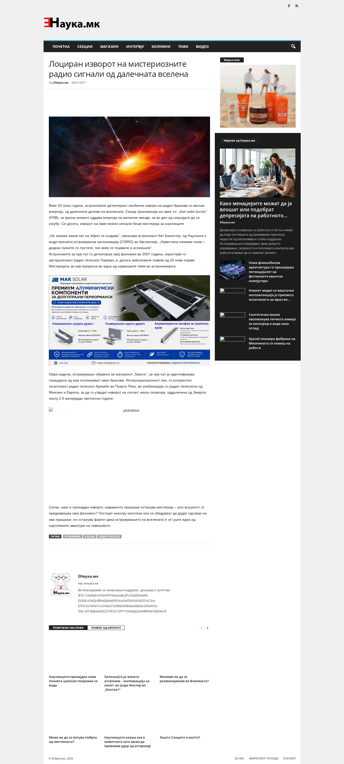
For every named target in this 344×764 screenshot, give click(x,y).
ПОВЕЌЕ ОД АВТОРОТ (106, 628)
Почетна (61, 46)
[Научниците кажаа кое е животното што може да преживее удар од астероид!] (129, 715)
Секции (85, 46)
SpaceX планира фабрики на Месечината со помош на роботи (272, 343)
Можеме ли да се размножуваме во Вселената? (184, 678)
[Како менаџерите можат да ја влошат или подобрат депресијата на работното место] (258, 173)
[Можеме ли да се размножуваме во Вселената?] (185, 654)
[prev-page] (201, 628)
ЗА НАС (239, 758)
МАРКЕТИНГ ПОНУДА (263, 758)
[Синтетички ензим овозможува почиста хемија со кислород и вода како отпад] (232, 321)
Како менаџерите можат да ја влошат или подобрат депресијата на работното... (256, 209)
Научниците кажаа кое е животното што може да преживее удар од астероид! (127, 741)
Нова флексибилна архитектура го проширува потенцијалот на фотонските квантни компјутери (271, 271)
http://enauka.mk (88, 583)
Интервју (135, 46)
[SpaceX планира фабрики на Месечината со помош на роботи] (232, 345)
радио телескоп (109, 536)
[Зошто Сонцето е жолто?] (185, 715)
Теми (183, 46)
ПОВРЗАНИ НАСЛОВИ (68, 628)
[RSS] (297, 6)
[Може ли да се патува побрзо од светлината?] (74, 715)
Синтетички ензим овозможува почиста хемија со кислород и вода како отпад (272, 321)
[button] (293, 46)
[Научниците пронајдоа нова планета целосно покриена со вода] (74, 654)
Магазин (109, 46)
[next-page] (207, 628)
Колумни (161, 46)
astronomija (73, 536)
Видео (202, 46)
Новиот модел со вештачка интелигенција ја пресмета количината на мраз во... (271, 295)
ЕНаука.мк (60, 82)
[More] (95, 104)
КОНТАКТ (289, 758)
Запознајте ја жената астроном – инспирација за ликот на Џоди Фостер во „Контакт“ (127, 683)
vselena (90, 536)
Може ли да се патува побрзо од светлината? (73, 739)
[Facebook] (289, 6)
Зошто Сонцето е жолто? (180, 737)
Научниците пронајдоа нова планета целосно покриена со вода (73, 680)
